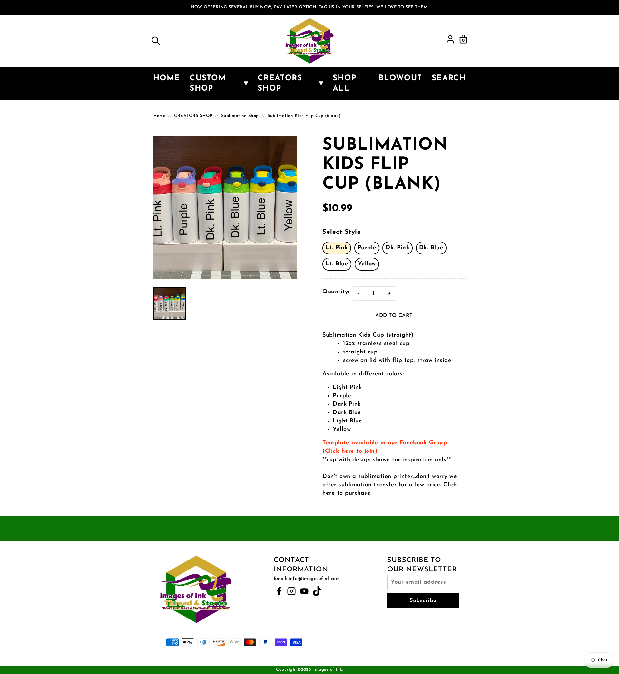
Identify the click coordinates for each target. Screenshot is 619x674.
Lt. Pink (337, 248)
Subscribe (423, 601)
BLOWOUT (400, 78)
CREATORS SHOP (193, 116)
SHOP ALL (344, 83)
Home (166, 78)
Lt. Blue (337, 264)
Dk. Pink (397, 248)
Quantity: (335, 292)
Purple (367, 248)
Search (449, 78)
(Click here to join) (349, 451)
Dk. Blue (431, 248)
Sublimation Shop (240, 116)
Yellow (367, 264)
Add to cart (394, 315)
